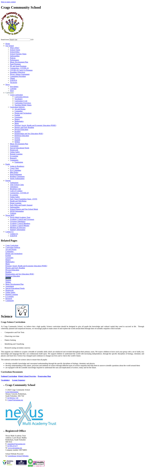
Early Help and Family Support (21, 205)
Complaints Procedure (18, 76)
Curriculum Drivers (21, 97)
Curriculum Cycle (20, 101)
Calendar (13, 89)
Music (16, 123)
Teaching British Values (22, 105)
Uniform (13, 213)
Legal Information (11, 392)
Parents (8, 181)
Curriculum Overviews (22, 103)
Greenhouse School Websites (18, 456)
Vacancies (13, 82)
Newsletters (14, 87)
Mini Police (14, 172)
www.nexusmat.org (15, 448)
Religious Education (21, 136)
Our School (9, 46)
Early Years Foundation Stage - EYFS (23, 199)
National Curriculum (9, 376)
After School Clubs (17, 185)
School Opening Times (18, 54)
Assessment (14, 146)
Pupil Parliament (16, 174)
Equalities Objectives (17, 72)
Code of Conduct (16, 191)
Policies (13, 58)
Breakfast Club (15, 189)
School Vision (15, 50)
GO (32, 40)
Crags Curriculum (16, 95)
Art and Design (19, 109)
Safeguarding (14, 56)
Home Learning (15, 203)
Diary (12, 91)
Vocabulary (18, 99)
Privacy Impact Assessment (19, 74)
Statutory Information (17, 230)
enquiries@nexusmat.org (16, 444)
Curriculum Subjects (17, 107)
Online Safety (15, 152)
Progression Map (44, 376)
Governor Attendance (17, 221)
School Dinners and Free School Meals (24, 209)
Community (14, 160)
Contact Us (9, 232)
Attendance (14, 187)
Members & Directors (17, 228)
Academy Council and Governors (22, 219)
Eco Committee (15, 170)
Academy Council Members (20, 223)
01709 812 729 (12, 398)
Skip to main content (8, 2)
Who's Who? (14, 48)
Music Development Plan (19, 62)
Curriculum (9, 93)
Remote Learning (16, 154)
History (17, 119)
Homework (14, 150)
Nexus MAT (9, 215)
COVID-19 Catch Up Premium (21, 70)
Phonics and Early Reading (24, 127)
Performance (14, 60)
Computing (18, 111)
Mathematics (19, 121)
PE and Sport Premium (18, 66)
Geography (18, 117)
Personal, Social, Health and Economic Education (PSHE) (35, 125)
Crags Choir (14, 168)
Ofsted (12, 78)
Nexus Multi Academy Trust (20, 217)
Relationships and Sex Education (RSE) (28, 134)
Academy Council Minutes (19, 225)
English (17, 115)
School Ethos (14, 52)
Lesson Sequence (18, 380)
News (7, 84)
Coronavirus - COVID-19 (19, 68)
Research (13, 158)
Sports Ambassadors (17, 178)
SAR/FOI (13, 80)
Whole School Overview (27, 376)
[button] (35, 39)
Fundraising (18, 162)
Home (7, 44)
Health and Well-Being (18, 201)
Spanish (17, 140)
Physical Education (21, 129)
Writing (17, 142)
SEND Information (17, 211)
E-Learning (14, 156)
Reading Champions (17, 176)
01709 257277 (12, 446)
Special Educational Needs (19, 148)
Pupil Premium (15, 64)
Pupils (7, 164)
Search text (5, 40)
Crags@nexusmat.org (15, 400)
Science (17, 138)
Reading (17, 131)
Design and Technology (23, 113)
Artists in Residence (17, 166)
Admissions (14, 183)
